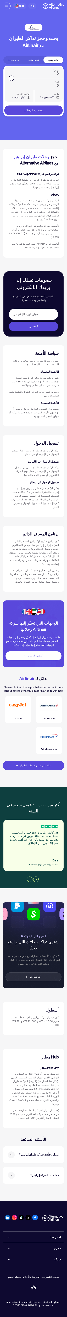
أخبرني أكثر (35, 976)
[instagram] (14, 1219)
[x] (28, 1219)
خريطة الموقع (15, 1276)
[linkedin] (7, 1219)
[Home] (51, 6)
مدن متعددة (14, 59)
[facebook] (35, 1219)
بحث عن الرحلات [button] (33, 110)
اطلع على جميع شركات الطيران (35, 765)
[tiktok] (21, 1219)
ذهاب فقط (33, 59)
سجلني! (33, 326)
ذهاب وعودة (53, 59)
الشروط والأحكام (31, 1276)
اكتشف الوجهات (35, 655)
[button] (32, 6)
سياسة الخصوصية (50, 1276)
